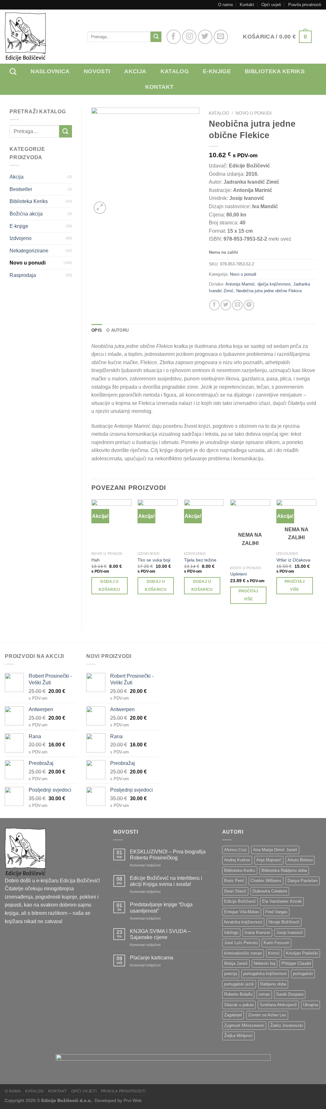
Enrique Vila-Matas (241, 911)
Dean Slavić (235, 891)
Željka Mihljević (238, 1035)
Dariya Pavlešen (302, 880)
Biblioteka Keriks (29, 201)
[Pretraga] (18, 71)
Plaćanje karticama (151, 957)
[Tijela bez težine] (204, 523)
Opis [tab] (96, 330)
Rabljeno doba (273, 984)
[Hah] (111, 523)
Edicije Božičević (240, 901)
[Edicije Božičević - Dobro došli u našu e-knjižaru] (41, 36)
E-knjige (217, 71)
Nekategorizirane (29, 250)
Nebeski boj (264, 963)
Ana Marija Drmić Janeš (275, 849)
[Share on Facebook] (214, 305)
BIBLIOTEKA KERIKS (275, 71)
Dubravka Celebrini (269, 891)
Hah (95, 559)
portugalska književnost (265, 973)
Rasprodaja (23, 275)
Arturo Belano (300, 860)
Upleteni (238, 573)
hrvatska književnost (243, 922)
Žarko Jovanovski (286, 1025)
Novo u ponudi (28, 262)
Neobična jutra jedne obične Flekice (269, 290)
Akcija (135, 71)
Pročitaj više (248, 595)
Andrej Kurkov (237, 860)
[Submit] (156, 37)
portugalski (303, 973)
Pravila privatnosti (304, 4)
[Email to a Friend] (237, 305)
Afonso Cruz (235, 849)
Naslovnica (50, 71)
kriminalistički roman (243, 953)
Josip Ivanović (289, 932)
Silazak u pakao (239, 1004)
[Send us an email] (221, 37)
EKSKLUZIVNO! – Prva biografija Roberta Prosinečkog (168, 854)
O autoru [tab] (117, 330)
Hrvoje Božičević (284, 922)
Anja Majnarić (268, 860)
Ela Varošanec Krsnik (282, 901)
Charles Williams (266, 880)
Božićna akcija (26, 213)
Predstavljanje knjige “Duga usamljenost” (161, 907)
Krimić (274, 953)
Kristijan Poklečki (302, 953)
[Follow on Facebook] (174, 37)
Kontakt (247, 4)
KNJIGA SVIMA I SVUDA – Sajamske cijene (160, 934)
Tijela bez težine (200, 559)
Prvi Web (133, 1100)
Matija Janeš (236, 963)
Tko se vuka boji (154, 559)
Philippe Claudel (296, 963)
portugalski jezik (239, 984)
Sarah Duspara (289, 994)
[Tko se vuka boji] (158, 523)
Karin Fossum (276, 942)
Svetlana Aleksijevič (278, 1004)
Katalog (174, 71)
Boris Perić (234, 880)
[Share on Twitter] (226, 305)
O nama (225, 4)
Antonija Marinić (240, 284)
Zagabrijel (233, 1015)
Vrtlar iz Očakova (293, 559)
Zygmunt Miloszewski (244, 1025)
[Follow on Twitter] (205, 37)
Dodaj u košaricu (109, 585)
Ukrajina (310, 1004)
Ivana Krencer (257, 932)
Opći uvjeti (271, 4)
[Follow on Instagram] (189, 37)
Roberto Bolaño (238, 994)
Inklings (231, 932)
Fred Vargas (276, 911)
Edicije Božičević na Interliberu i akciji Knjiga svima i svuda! (166, 881)
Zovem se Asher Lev (267, 1015)
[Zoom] (100, 207)
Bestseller (21, 189)
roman (264, 994)
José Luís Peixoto (241, 942)
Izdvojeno (21, 238)
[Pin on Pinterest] (249, 305)
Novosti (97, 71)
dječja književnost (274, 284)
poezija (230, 973)
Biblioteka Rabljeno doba (284, 870)
